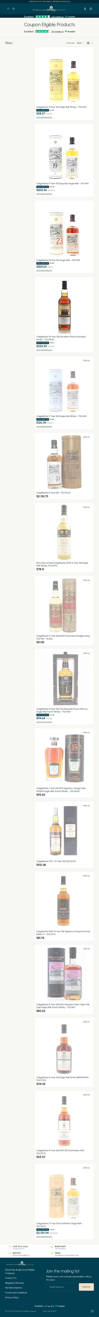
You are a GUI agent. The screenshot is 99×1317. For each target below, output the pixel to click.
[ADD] (88, 100)
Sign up (86, 1287)
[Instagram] (92, 1311)
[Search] (13, 9)
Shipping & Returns (14, 1283)
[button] (80, 43)
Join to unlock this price (44, 117)
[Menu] (8, 9)
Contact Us (10, 1278)
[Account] (85, 9)
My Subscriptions (13, 1287)
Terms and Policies (50, 1311)
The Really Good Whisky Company (23, 1311)
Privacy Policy (12, 1297)
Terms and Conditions (16, 1292)
